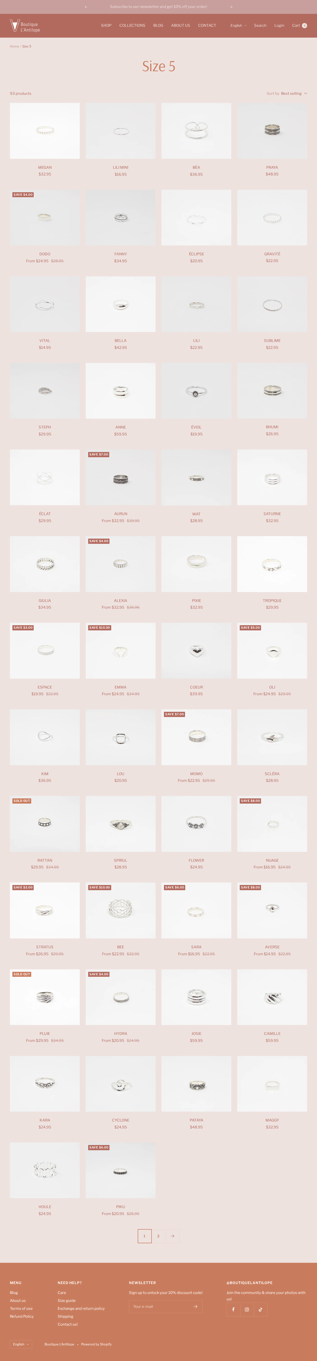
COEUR (196, 687)
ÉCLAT (45, 514)
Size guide (67, 1300)
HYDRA (120, 1033)
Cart (298, 25)
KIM (45, 774)
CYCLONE (120, 1120)
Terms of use (21, 1308)
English (236, 25)
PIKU (120, 1207)
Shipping (65, 1316)
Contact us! (68, 1324)
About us (18, 1300)
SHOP (106, 25)
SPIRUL (120, 860)
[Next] (172, 1236)
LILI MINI (120, 167)
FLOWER (196, 860)
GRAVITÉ (272, 254)
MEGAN (45, 167)
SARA (196, 947)
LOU (120, 774)
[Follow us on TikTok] (260, 1309)
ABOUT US (180, 25)
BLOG (158, 25)
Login (279, 25)
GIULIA (45, 600)
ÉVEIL (196, 427)
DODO (44, 254)
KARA (45, 1120)
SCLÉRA (272, 774)
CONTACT (207, 25)
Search (260, 25)
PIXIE (196, 600)
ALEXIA (120, 600)
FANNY (120, 254)
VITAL (44, 340)
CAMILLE (272, 1033)
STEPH (45, 427)
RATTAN (44, 860)
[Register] (195, 1306)
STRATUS (44, 947)
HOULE (45, 1207)
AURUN (120, 514)
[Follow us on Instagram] (247, 1309)
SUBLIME (272, 340)
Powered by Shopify (96, 1344)
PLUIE (45, 1033)
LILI (196, 340)
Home (14, 46)
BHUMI (272, 427)
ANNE (120, 427)
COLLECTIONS (132, 25)
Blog (14, 1292)
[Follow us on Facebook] (233, 1309)
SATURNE (272, 514)
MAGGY (272, 1120)
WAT (196, 514)
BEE (120, 947)
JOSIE (196, 1033)
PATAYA (196, 1120)
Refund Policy (22, 1316)
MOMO (196, 774)
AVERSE (272, 947)
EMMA (121, 687)
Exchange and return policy (81, 1308)
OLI (272, 687)
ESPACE (45, 687)
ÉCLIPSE (196, 254)
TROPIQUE (272, 600)
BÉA (196, 167)
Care (62, 1292)
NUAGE (272, 860)
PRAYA (272, 167)
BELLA (121, 340)
